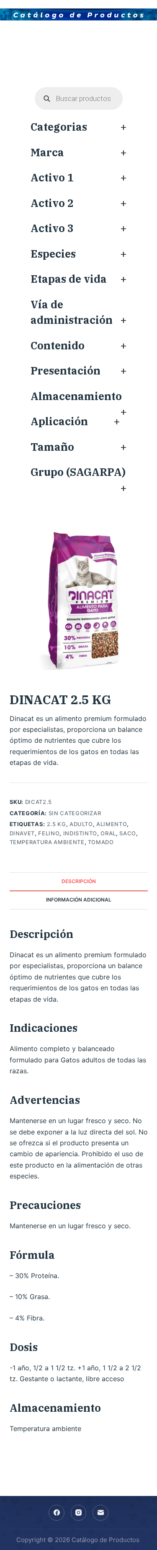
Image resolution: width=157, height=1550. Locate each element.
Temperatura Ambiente (47, 842)
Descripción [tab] (79, 881)
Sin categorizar (75, 813)
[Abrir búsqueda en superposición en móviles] (79, 98)
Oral (108, 833)
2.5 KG (56, 824)
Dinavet (22, 833)
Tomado (101, 842)
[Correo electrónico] (100, 1513)
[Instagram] (79, 1513)
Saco (127, 833)
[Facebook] (56, 1513)
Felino (48, 833)
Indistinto (80, 833)
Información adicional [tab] (78, 899)
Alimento (111, 824)
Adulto (81, 824)
